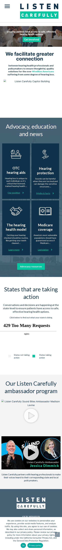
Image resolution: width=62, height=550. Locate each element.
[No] (57, 534)
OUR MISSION (31, 516)
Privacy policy (35, 545)
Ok (23, 545)
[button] (31, 416)
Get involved (31, 39)
